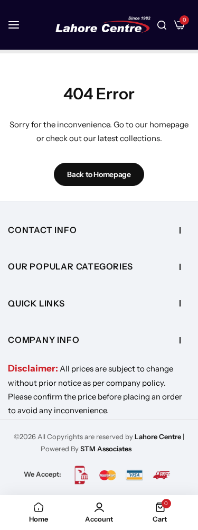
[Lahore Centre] (103, 25)
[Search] (161, 24)
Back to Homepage (99, 174)
